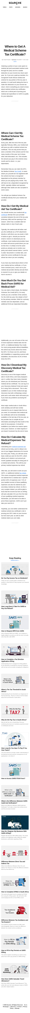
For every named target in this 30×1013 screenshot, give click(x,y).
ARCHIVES (17, 7)
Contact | (20, 1006)
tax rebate (23, 473)
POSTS (10, 7)
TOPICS (4, 7)
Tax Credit (18, 171)
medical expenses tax (19, 446)
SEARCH (25, 7)
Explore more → (15, 560)
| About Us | (13, 1006)
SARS (15, 61)
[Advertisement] (15, 27)
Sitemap (17, 1008)
